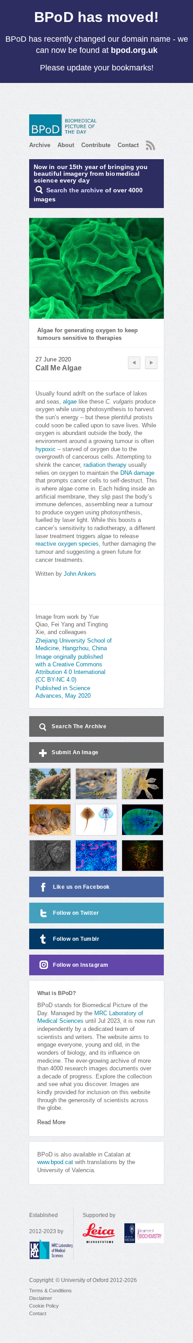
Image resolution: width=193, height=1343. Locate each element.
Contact (128, 145)
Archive (39, 145)
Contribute (95, 145)
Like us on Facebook (81, 887)
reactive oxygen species (67, 544)
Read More (51, 1122)
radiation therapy (105, 465)
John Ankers (80, 574)
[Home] (65, 125)
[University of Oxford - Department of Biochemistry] (144, 1233)
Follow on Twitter (76, 913)
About (65, 145)
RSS (149, 142)
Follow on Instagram (81, 965)
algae (70, 402)
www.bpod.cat (55, 1162)
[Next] (151, 362)
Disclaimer (40, 1298)
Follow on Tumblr (76, 939)
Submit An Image (75, 752)
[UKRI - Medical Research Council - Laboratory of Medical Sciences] (51, 1249)
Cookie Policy (44, 1305)
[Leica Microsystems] (99, 1233)
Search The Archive (79, 726)
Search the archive (74, 190)
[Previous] (134, 362)
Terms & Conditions (50, 1290)
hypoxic (45, 449)
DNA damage (137, 473)
